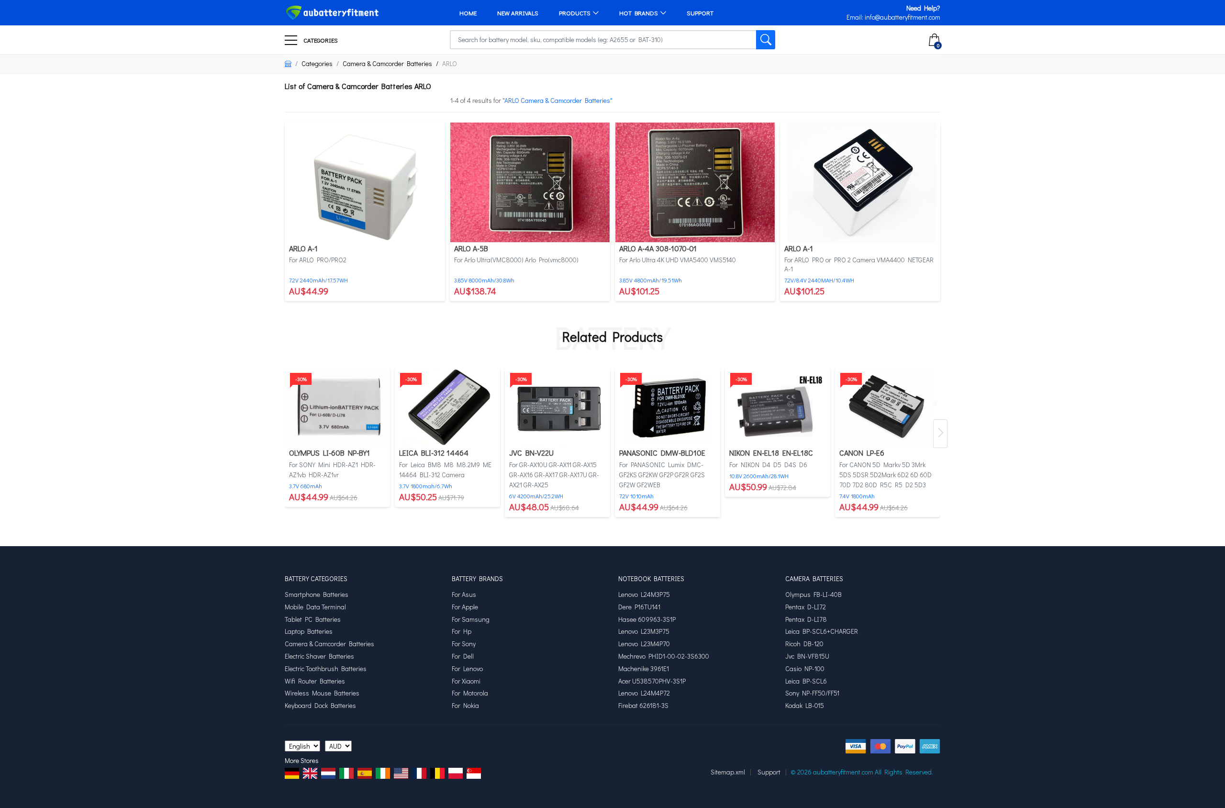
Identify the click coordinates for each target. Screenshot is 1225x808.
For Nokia (465, 705)
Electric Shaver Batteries (319, 656)
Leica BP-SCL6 (806, 681)
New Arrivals (517, 13)
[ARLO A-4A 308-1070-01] (695, 181)
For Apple (465, 607)
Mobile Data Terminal (315, 607)
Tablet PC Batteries (313, 619)
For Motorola (470, 693)
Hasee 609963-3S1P (647, 619)
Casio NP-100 (804, 668)
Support (700, 13)
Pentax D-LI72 (805, 607)
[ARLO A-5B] (530, 181)
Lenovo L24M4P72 (644, 693)
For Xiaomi (466, 681)
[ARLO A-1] (365, 181)
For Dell (463, 656)
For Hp (461, 631)
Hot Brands (638, 13)
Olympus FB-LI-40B (813, 594)
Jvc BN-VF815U (807, 656)
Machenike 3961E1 (643, 668)
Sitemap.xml (728, 771)
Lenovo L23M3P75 (643, 631)
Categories (320, 40)
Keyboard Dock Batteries (320, 705)
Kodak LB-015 (804, 705)
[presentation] (940, 433)
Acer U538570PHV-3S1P (652, 681)
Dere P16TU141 (639, 607)
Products (574, 13)
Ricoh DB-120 (804, 644)
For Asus (464, 594)
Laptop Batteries (309, 631)
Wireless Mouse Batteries (322, 693)
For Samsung (471, 619)
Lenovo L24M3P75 (644, 594)
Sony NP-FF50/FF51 (812, 693)
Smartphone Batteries (316, 594)
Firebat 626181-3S (643, 705)
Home (468, 13)
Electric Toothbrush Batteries (326, 668)
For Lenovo (467, 668)
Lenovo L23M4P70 (644, 644)
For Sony (464, 644)
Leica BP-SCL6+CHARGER (821, 631)
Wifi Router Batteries (315, 681)
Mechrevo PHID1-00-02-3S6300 (663, 656)
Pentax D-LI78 (806, 619)
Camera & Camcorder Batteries (387, 63)
